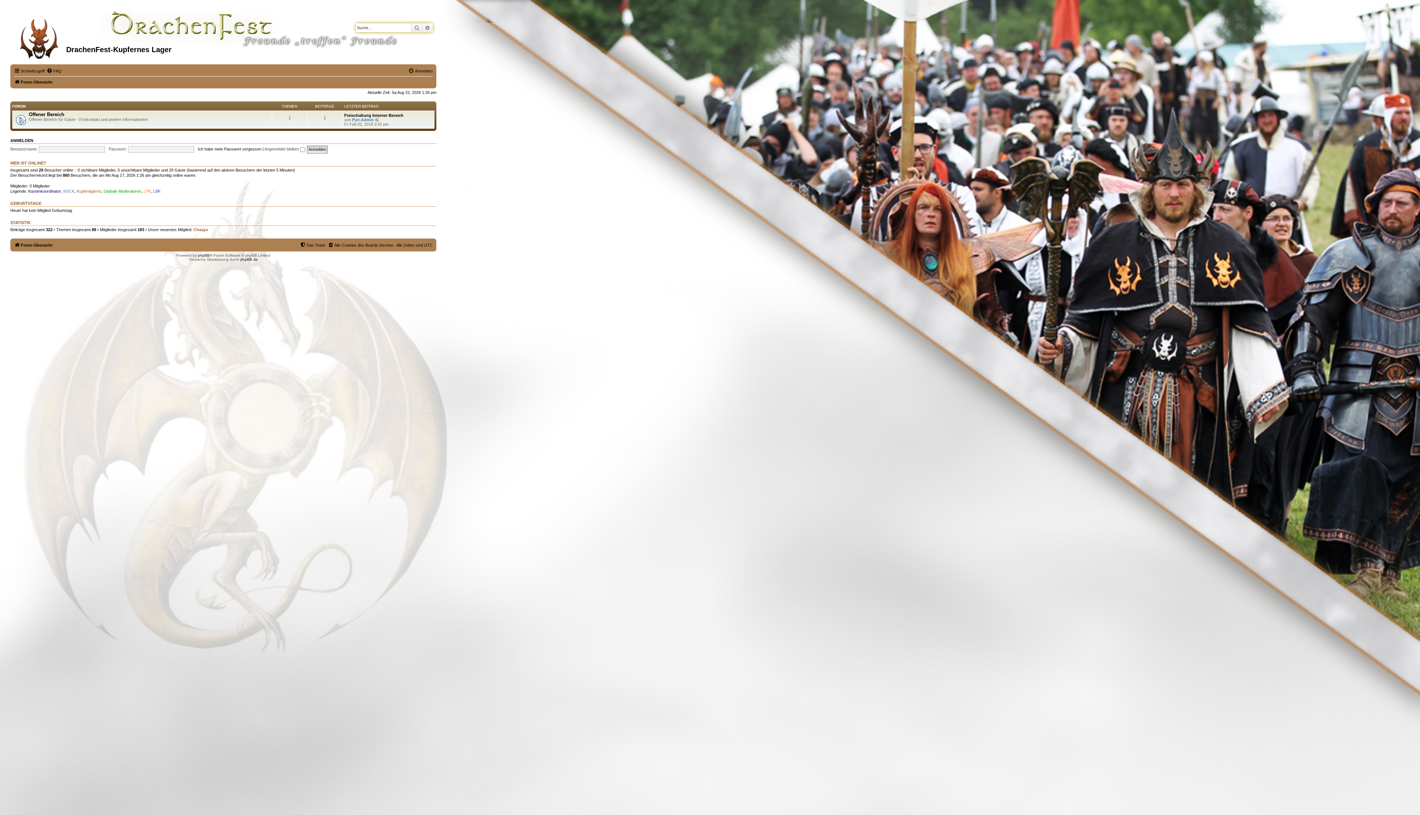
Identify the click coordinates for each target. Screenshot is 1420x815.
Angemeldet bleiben (282, 149)
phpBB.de (249, 259)
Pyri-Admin (363, 120)
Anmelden (21, 140)
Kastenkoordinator (44, 191)
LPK (147, 191)
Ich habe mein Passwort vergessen (229, 149)
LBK (156, 191)
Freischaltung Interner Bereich (373, 115)
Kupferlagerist (89, 191)
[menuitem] (54, 71)
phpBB (204, 255)
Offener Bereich (46, 114)
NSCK (68, 191)
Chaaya (200, 229)
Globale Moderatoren (122, 191)
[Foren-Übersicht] (39, 36)
